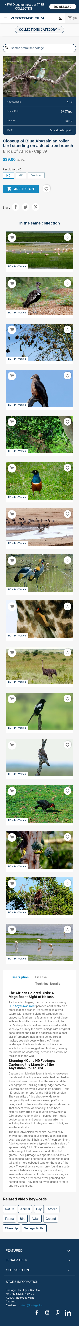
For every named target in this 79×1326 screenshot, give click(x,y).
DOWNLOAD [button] (63, 7)
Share (15, 207)
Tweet (25, 207)
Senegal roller (34, 1228)
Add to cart (21, 189)
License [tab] (41, 977)
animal (25, 1209)
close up (11, 1228)
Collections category (38, 29)
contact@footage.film (30, 1305)
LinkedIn (68, 1313)
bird (23, 1218)
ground (51, 1218)
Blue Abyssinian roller (22, 1006)
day (39, 1209)
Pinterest (35, 207)
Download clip (59, 130)
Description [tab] (20, 977)
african (52, 1209)
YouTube (47, 1313)
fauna (9, 1218)
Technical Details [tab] (47, 984)
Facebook (37, 1313)
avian (36, 1218)
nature (9, 1209)
